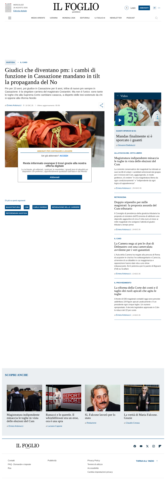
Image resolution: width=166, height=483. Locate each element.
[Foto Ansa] (137, 112)
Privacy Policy (93, 461)
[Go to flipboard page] (160, 446)
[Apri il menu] (10, 18)
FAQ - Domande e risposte (19, 464)
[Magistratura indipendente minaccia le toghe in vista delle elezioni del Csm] (24, 398)
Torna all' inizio (145, 461)
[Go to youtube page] (141, 446)
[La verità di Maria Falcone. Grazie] (141, 398)
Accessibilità (93, 468)
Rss (9, 468)
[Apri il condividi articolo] (101, 105)
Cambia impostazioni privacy (100, 472)
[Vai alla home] (76, 8)
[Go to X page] (147, 446)
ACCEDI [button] (64, 156)
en (159, 8)
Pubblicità (52, 461)
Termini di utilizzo (95, 464)
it (154, 8)
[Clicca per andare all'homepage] (27, 446)
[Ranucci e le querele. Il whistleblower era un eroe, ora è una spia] (63, 398)
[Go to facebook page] (135, 446)
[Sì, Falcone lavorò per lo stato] (102, 398)
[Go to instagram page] (153, 446)
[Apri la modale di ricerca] (156, 18)
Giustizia (10, 62)
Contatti (11, 461)
